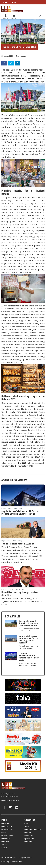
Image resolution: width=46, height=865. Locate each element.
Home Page (5, 862)
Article (26, 826)
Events (3, 832)
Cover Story (28, 836)
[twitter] (10, 809)
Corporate (5, 823)
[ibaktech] (23, 752)
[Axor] (23, 684)
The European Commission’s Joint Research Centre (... (29, 630)
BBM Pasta (5, 842)
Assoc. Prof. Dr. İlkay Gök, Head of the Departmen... (28, 664)
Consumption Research (32, 829)
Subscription (5, 839)
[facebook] (4, 809)
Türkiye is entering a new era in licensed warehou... (29, 647)
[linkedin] (16, 809)
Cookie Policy (17, 862)
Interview (27, 832)
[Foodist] (23, 738)
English (5, 2)
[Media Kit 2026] (23, 765)
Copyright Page (6, 826)
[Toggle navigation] (42, 9)
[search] (40, 16)
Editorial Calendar (7, 836)
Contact (4, 848)
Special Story (29, 839)
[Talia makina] (23, 698)
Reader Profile (6, 829)
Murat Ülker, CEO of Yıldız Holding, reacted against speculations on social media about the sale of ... (22, 601)
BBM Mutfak (28, 842)
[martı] (23, 725)
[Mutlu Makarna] (23, 711)
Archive (4, 845)
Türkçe (13, 2)
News (26, 823)
